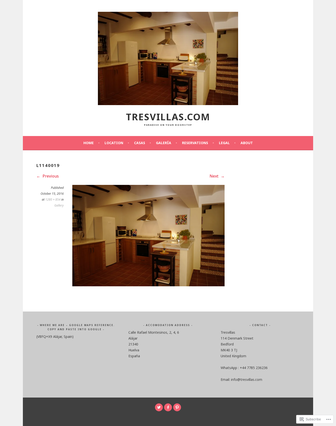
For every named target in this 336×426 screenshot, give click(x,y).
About (247, 142)
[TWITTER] (159, 407)
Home (88, 142)
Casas (139, 142)
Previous (50, 176)
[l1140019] (148, 285)
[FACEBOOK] (168, 407)
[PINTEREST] (177, 407)
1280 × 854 (53, 199)
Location (114, 142)
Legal (224, 142)
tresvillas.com (168, 116)
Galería (163, 142)
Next (214, 176)
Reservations (195, 142)
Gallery (59, 205)
